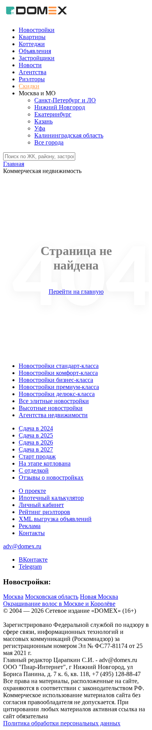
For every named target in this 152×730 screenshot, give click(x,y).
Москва (13, 596)
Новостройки (37, 30)
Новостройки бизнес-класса (56, 380)
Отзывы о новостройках (51, 477)
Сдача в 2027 (36, 449)
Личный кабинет (41, 505)
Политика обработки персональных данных (61, 723)
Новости (30, 65)
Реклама (30, 526)
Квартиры (32, 37)
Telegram (30, 566)
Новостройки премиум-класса (59, 387)
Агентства (32, 72)
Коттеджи (32, 44)
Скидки (29, 86)
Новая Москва (99, 596)
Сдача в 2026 (36, 442)
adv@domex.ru (22, 546)
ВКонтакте (33, 559)
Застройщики (37, 58)
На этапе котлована (45, 463)
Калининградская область (68, 135)
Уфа (39, 128)
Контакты (32, 533)
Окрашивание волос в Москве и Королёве (59, 603)
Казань (43, 121)
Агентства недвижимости (53, 415)
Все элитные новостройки (54, 401)
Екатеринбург (52, 114)
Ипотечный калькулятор (51, 497)
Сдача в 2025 (36, 435)
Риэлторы (32, 79)
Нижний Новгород (59, 107)
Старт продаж (37, 456)
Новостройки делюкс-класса (57, 394)
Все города (49, 142)
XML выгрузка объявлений (55, 519)
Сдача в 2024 (36, 428)
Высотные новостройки (51, 408)
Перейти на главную (76, 291)
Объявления (35, 51)
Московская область (51, 596)
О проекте (32, 490)
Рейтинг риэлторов (44, 512)
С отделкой (34, 470)
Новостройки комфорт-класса (58, 372)
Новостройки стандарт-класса (59, 365)
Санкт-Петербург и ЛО (65, 100)
